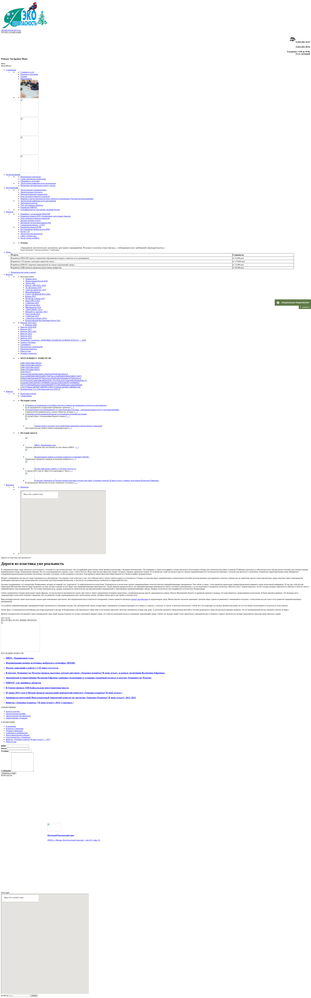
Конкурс (9, 274)
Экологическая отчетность (31, 192)
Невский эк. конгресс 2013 (36, 312)
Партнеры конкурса (28, 349)
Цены (8, 252)
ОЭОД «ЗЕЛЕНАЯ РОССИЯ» (38, 294)
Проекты (9, 212)
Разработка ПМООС (28, 207)
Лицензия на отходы (28, 203)
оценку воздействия (139, 599)
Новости (9, 391)
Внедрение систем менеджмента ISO (35, 223)
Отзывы (23, 76)
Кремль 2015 (30, 296)
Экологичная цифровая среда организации (38, 183)
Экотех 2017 (30, 283)
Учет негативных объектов (31, 205)
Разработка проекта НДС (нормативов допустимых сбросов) (45, 216)
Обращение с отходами (30, 181)
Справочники (26, 396)
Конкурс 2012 (26, 338)
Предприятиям (12, 188)
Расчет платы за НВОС (30, 238)
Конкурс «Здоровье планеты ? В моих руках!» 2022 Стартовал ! (40, 702)
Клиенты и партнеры (29, 74)
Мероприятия (26, 79)
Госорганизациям (13, 175)
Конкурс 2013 (26, 336)
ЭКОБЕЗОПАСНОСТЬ (11, 30)
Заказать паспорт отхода (30, 221)
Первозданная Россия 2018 (36, 281)
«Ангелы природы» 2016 (35, 290)
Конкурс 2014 (26, 334)
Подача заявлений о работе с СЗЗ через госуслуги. (32, 668)
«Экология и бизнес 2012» (36, 318)
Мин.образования (32, 292)
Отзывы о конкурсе (28, 353)
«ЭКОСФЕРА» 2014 (33, 309)
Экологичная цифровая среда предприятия (38, 201)
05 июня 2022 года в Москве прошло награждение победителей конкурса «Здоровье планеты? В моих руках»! (64, 692)
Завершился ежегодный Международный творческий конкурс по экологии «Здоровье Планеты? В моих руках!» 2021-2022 (71, 697)
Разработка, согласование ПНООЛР (35, 214)
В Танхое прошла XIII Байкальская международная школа (37, 687)
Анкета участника (27, 342)
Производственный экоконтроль (33, 194)
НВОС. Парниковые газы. (20, 658)
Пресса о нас (25, 351)
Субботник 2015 (32, 303)
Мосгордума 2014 (32, 305)
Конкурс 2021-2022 (28, 323)
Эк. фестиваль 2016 (33, 288)
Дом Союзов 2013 (32, 314)
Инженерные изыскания (30, 177)
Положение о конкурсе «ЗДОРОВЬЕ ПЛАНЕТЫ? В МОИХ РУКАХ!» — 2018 (53, 340)
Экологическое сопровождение (33, 190)
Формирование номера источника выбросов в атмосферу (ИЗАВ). (40, 663)
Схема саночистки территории (33, 179)
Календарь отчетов (28, 394)
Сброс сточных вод (28, 236)
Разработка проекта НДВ (30, 227)
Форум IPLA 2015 (32, 301)
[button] (6, 66)
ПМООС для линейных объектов (23, 682)
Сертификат (25, 345)
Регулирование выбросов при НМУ (35, 229)
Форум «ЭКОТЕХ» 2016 (35, 285)
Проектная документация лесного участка (37, 185)
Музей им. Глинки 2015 (35, 299)
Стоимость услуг (27, 72)
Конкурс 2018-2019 (28, 327)
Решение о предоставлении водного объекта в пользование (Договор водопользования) (56, 199)
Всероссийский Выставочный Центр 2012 (42, 320)
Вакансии (24, 487)
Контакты (10, 485)
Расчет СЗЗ (25, 231)
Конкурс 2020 (31, 325)
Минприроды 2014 (33, 307)
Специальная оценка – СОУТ (32, 225)
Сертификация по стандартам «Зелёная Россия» (40, 210)
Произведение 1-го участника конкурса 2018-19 (40, 389)
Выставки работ (27, 277)
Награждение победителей (31, 347)
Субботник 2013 (32, 316)
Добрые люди (31, 279)
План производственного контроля (35, 196)
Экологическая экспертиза (31, 234)
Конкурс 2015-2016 (28, 331)
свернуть (306, 307)
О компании (11, 70)
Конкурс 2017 (26, 329)
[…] (72, 407)
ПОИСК (4, 996)
